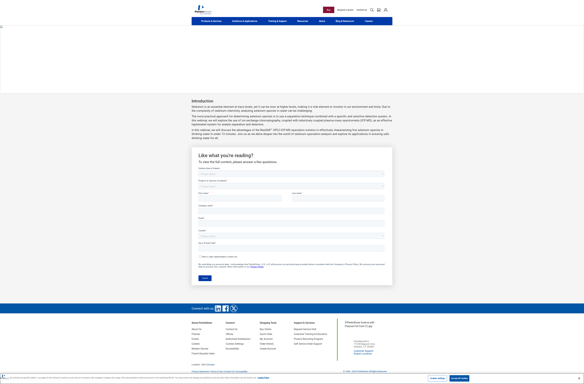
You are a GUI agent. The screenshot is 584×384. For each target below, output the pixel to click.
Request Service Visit (305, 329)
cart (379, 10)
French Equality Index (203, 353)
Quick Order (266, 334)
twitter (233, 308)
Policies (196, 334)
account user (386, 10)
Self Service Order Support (308, 343)
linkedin (218, 308)
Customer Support (363, 351)
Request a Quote (345, 10)
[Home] (203, 10)
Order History (267, 343)
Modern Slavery (200, 348)
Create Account (268, 348)
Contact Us (361, 10)
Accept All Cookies (459, 378)
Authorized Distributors (238, 339)
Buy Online (265, 329)
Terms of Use (216, 371)
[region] (292, 378)
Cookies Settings (437, 378)
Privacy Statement (200, 371)
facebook (225, 308)
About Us (196, 329)
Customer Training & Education (310, 334)
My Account (266, 339)
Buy (328, 10)
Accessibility (232, 348)
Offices (229, 334)
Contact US (229, 371)
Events (195, 339)
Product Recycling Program (308, 339)
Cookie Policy (263, 378)
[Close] (579, 378)
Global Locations (363, 353)
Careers (369, 21)
